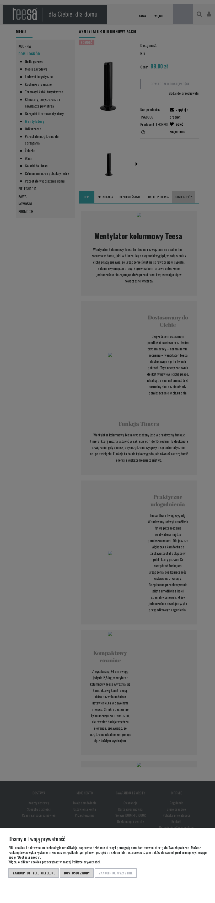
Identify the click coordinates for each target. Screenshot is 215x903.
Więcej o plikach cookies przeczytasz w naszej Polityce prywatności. (54, 861)
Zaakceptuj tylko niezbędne (34, 873)
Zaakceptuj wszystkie (115, 873)
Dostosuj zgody (77, 873)
